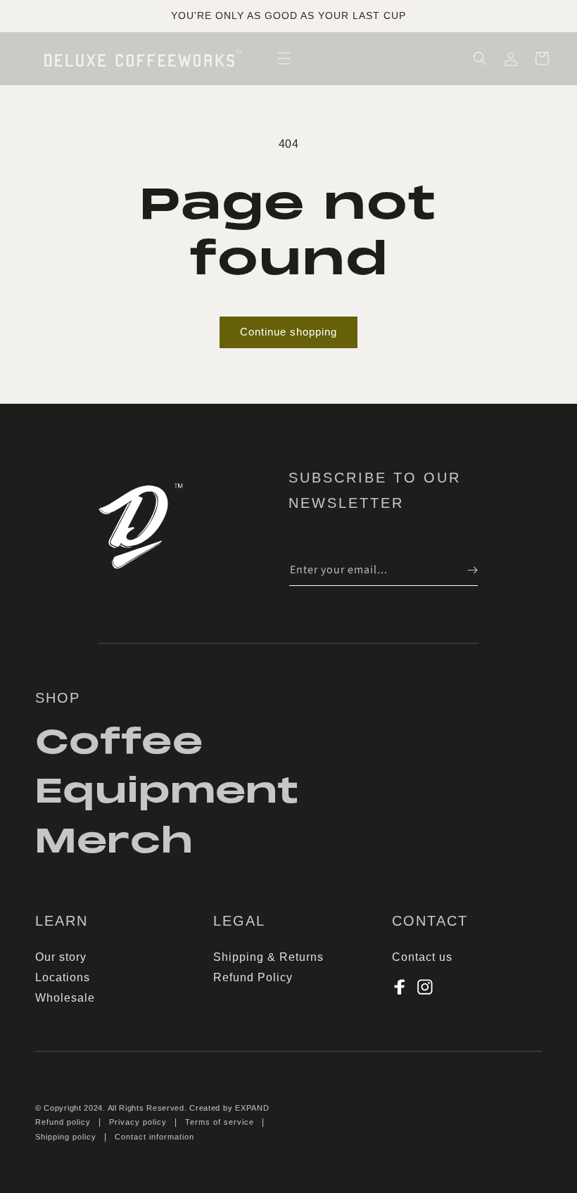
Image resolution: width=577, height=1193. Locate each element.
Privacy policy (138, 1122)
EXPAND (252, 1108)
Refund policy (63, 1122)
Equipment (167, 791)
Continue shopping (288, 332)
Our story (61, 957)
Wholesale (65, 998)
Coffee (119, 744)
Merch (114, 840)
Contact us (422, 957)
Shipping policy (65, 1137)
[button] (284, 58)
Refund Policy (253, 977)
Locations (62, 977)
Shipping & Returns (268, 957)
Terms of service (219, 1122)
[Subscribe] (462, 570)
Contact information (154, 1137)
